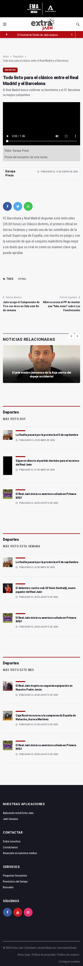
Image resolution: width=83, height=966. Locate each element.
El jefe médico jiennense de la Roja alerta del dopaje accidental (41, 374)
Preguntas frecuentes (15, 875)
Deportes (18, 56)
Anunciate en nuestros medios (20, 853)
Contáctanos (10, 847)
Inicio (6, 56)
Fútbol (22, 279)
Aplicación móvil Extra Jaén (18, 813)
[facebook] (7, 206)
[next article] (72, 34)
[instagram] (28, 912)
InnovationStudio (67, 947)
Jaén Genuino (10, 819)
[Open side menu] (4, 24)
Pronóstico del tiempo (15, 881)
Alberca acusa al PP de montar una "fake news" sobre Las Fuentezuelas (61, 306)
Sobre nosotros (11, 841)
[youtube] (17, 912)
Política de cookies (68, 954)
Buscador (8, 887)
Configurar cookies (69, 961)
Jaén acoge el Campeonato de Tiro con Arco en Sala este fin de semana (21, 306)
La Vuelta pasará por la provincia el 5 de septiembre (47, 434)
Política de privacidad (43, 954)
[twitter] (17, 206)
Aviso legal (24, 954)
